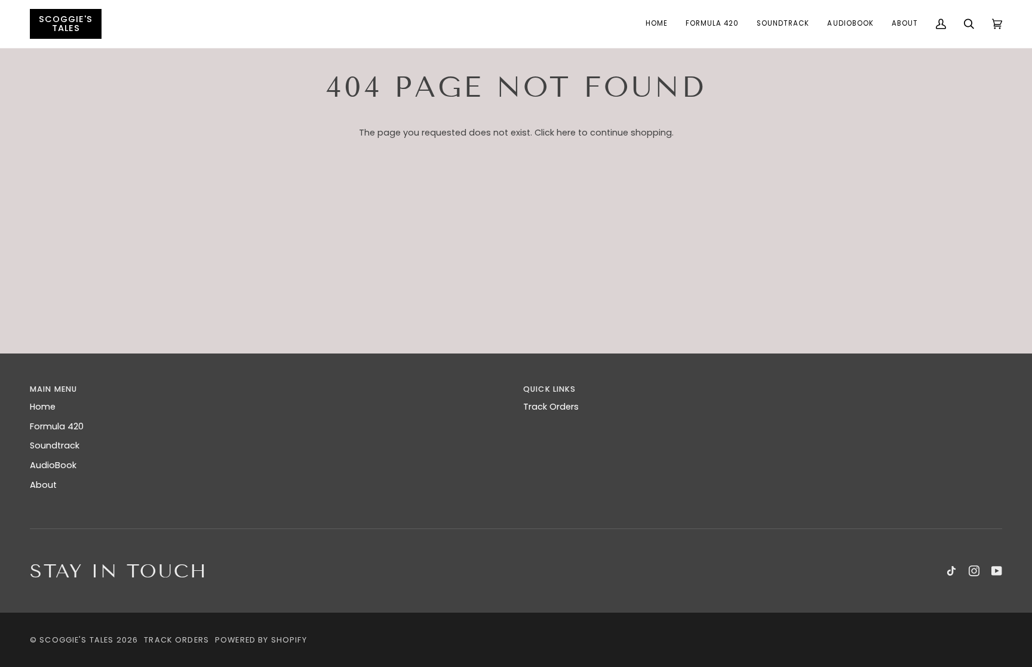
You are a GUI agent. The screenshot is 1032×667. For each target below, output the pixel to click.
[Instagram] (974, 570)
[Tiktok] (951, 570)
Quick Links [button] (549, 389)
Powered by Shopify (261, 640)
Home (43, 407)
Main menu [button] (53, 389)
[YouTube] (996, 570)
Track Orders (551, 407)
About (43, 485)
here (566, 133)
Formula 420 (57, 426)
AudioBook (53, 465)
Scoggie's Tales (76, 640)
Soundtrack (54, 445)
